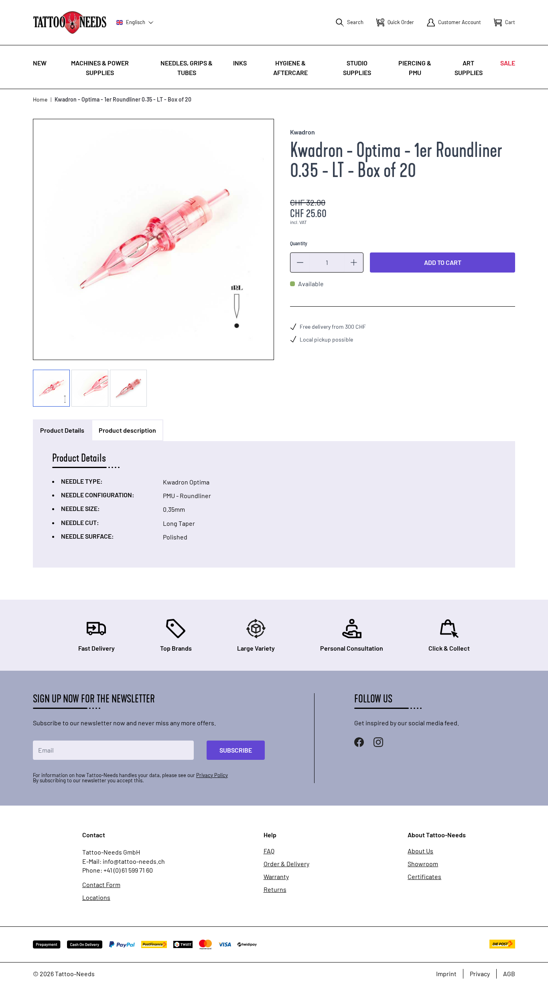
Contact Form (101, 884)
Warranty (276, 876)
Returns (275, 889)
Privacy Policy (212, 775)
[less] (300, 262)
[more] (353, 262)
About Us (420, 851)
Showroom (423, 864)
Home (40, 99)
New (40, 63)
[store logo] (70, 22)
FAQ (269, 851)
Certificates (424, 876)
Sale (507, 63)
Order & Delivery (286, 864)
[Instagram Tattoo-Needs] (378, 742)
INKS (240, 63)
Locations (96, 897)
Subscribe (235, 750)
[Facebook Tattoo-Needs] (359, 742)
